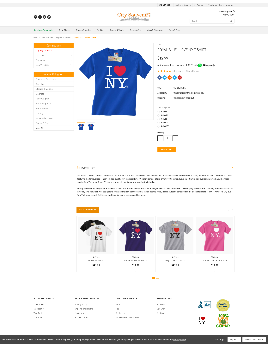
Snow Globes (64, 30)
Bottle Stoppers (43, 103)
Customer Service (183, 5)
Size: (163, 107)
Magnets (40, 94)
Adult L (164, 119)
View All (39, 128)
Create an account (226, 5)
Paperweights (42, 98)
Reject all (234, 339)
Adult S (164, 112)
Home (36, 38)
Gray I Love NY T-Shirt (175, 260)
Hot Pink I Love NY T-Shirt (215, 260)
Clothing (100, 30)
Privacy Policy (81, 304)
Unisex (68, 38)
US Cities (40, 55)
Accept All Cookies (254, 339)
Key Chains (41, 84)
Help (117, 309)
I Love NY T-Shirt (96, 260)
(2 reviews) (178, 71)
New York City (47, 38)
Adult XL (164, 123)
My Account (199, 5)
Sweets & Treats (117, 30)
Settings (219, 339)
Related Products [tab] (87, 209)
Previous (228, 210)
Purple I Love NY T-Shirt (135, 260)
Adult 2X (165, 126)
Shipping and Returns (84, 309)
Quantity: (160, 132)
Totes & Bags (174, 30)
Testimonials (80, 313)
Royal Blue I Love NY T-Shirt (85, 38)
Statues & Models (83, 30)
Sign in (211, 5)
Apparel (59, 38)
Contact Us (120, 313)
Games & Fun (135, 30)
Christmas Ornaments (43, 30)
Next (232, 210)
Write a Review (192, 71)
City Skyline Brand (44, 50)
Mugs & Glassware (155, 30)
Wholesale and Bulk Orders (127, 317)
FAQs (118, 304)
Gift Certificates (81, 317)
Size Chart (161, 309)
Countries (40, 60)
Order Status (39, 304)
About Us (161, 304)
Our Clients (161, 313)
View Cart (38, 313)
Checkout (38, 317)
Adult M (164, 115)
